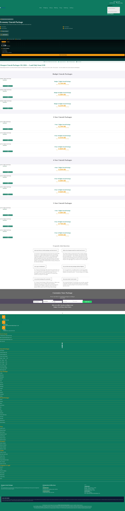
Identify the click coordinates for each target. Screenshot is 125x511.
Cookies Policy (2, 476)
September (1, 412)
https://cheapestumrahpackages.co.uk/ (6, 337)
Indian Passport (2, 432)
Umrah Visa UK (2, 428)
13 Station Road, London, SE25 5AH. (6, 335)
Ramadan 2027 (2, 420)
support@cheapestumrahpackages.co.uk (11, 325)
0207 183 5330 (117, 1)
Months (55, 7)
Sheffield (1, 392)
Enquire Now (10, 97)
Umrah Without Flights (3, 367)
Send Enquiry (110, 13)
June (0, 407)
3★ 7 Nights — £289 (3, 360)
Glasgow (1, 388)
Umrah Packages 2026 (3, 352)
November (1, 416)
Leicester (1, 382)
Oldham (1, 396)
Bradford (1, 378)
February (1, 401)
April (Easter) (2, 405)
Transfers (65, 7)
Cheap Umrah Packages (3, 356)
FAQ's (1, 478)
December (1, 418)
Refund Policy (2, 474)
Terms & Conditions (3, 470)
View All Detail (5, 97)
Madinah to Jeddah (3, 448)
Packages (45, 7)
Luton (1, 380)
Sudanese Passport (3, 439)
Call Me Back (112, 3)
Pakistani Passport (3, 430)
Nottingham (2, 394)
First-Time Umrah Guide (4, 454)
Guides (71, 7)
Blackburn (1, 384)
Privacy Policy (2, 472)
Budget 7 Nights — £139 (4, 358)
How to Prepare (2, 461)
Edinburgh (1, 386)
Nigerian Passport (2, 437)
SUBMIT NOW (87, 301)
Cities (50, 7)
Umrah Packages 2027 (3, 354)
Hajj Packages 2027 (3, 369)
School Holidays (2, 422)
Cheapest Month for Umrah (4, 459)
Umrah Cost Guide (3, 452)
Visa (60, 7)
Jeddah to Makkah (3, 443)
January (1, 399)
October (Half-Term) (3, 414)
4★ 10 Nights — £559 (3, 362)
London (1, 373)
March (1, 403)
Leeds (1, 390)
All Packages (2, 350)
